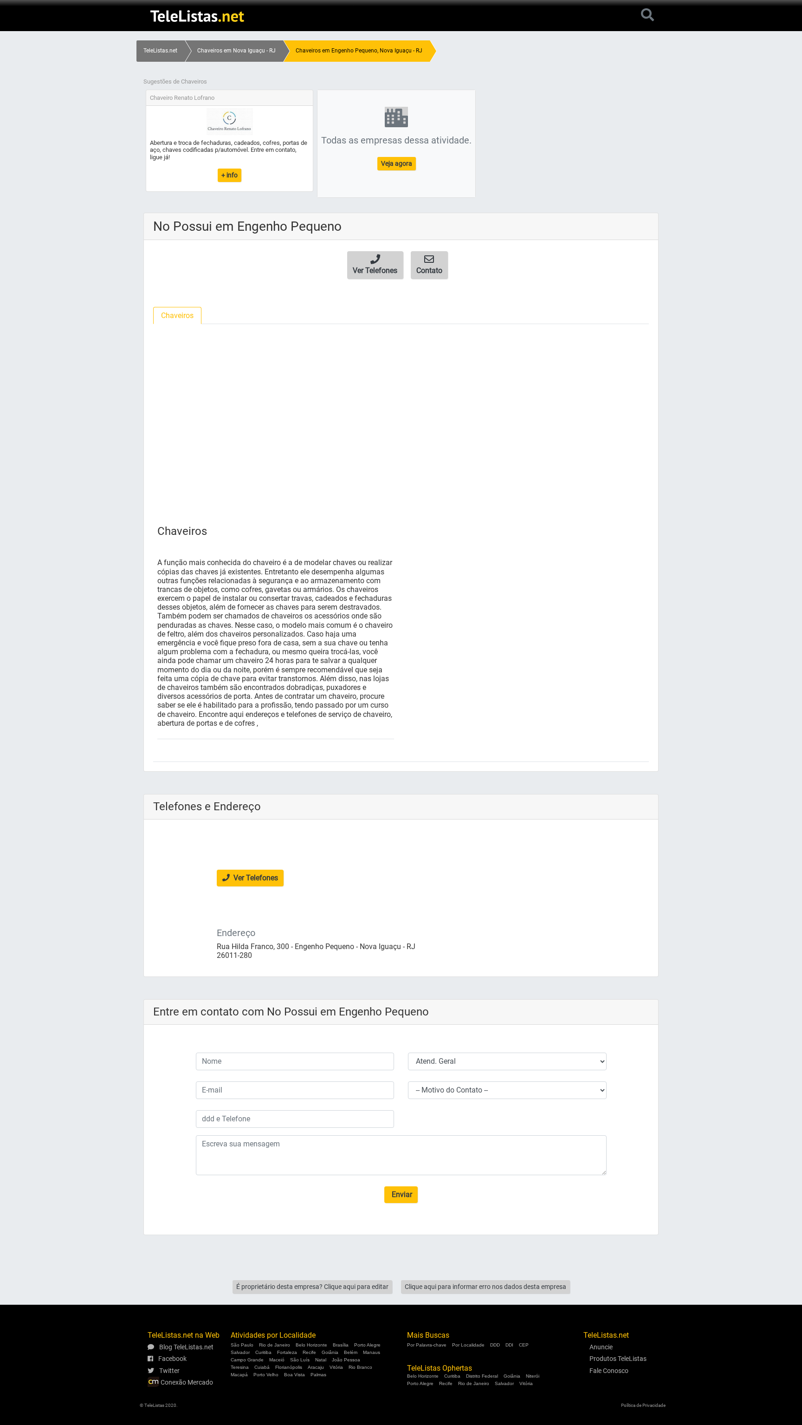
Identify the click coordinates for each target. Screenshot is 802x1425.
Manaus (371, 1352)
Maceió (277, 1359)
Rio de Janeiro (274, 1344)
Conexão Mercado (186, 1382)
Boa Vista (294, 1374)
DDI (509, 1344)
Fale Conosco (608, 1370)
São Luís (300, 1359)
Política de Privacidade (643, 1405)
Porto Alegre (367, 1344)
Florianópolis (288, 1367)
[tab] (177, 315)
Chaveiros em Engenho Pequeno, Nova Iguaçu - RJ (359, 50)
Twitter (169, 1370)
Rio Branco (360, 1367)
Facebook (172, 1358)
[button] (375, 265)
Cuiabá (262, 1367)
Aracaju (316, 1367)
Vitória (336, 1367)
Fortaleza (287, 1352)
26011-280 (234, 955)
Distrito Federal (482, 1376)
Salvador (240, 1352)
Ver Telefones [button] (255, 877)
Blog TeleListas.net (185, 1347)
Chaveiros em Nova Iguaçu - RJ (236, 50)
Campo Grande (247, 1359)
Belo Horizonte (311, 1344)
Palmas (318, 1374)
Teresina (240, 1367)
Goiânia (330, 1352)
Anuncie (601, 1347)
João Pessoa (346, 1359)
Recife (309, 1352)
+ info (229, 175)
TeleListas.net (160, 50)
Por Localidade (468, 1344)
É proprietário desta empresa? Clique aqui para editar (312, 1286)
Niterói (532, 1376)
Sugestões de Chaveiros (175, 81)
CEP (524, 1344)
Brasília (341, 1344)
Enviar (401, 1194)
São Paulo (242, 1344)
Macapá (239, 1374)
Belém (350, 1352)
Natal (320, 1359)
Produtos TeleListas (618, 1358)
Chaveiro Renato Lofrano (182, 97)
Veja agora (396, 163)
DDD (495, 1344)
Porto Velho (265, 1374)
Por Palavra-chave (426, 1344)
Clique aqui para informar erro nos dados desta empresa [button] (485, 1286)
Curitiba (263, 1352)
